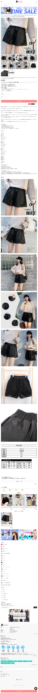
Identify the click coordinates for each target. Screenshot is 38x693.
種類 (1, 92)
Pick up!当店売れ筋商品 (6, 553)
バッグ (4, 571)
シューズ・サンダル (6, 573)
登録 (35, 607)
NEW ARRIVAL (5, 544)
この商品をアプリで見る (19, 481)
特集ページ (4, 551)
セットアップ (5, 569)
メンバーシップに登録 (4, 88)
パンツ (4, 562)
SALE (4, 546)
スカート (4, 564)
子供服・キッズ (5, 580)
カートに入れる (19, 101)
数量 (1, 96)
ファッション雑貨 (5, 578)
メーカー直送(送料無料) (6, 582)
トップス (4, 555)
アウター (4, 560)
